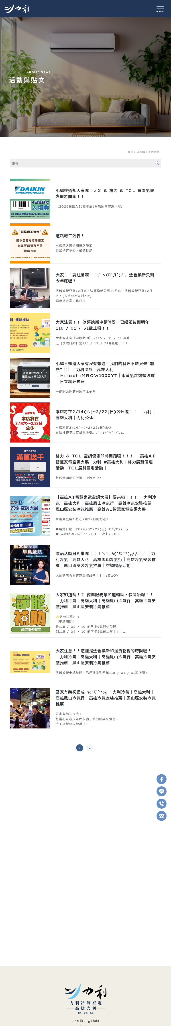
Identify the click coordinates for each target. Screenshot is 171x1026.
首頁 (130, 152)
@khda (93, 1020)
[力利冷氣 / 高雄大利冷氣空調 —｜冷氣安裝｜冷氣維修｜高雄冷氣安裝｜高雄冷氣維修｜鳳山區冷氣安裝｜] (16, 8)
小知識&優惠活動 (148, 152)
